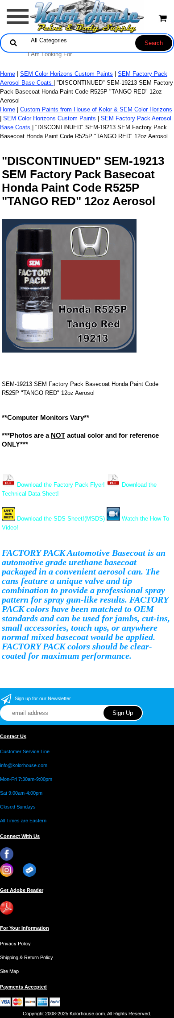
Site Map (9, 971)
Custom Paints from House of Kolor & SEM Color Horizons (96, 109)
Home (7, 73)
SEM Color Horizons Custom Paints (66, 73)
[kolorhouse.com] (87, 16)
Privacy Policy (15, 943)
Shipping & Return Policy (26, 957)
